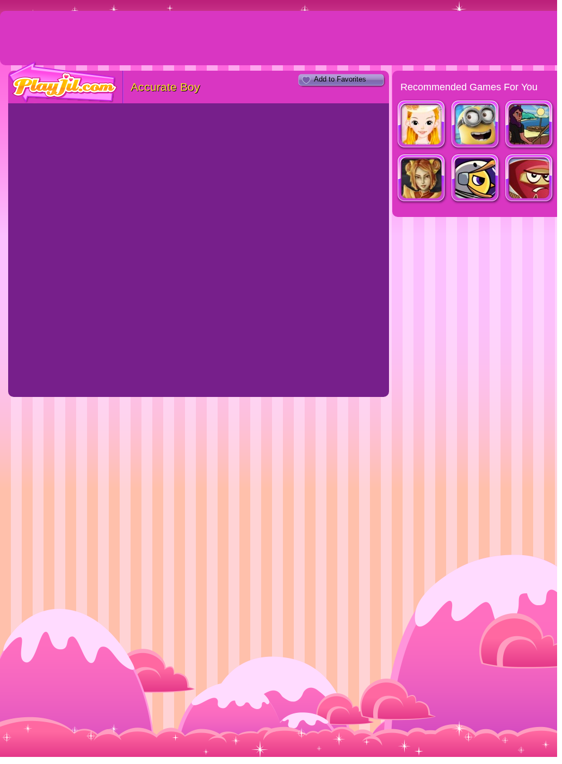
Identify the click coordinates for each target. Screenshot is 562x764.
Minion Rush (476, 125)
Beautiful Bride (422, 125)
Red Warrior (530, 179)
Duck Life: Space (476, 179)
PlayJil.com (63, 82)
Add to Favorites (340, 79)
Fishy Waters (530, 125)
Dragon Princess (422, 179)
